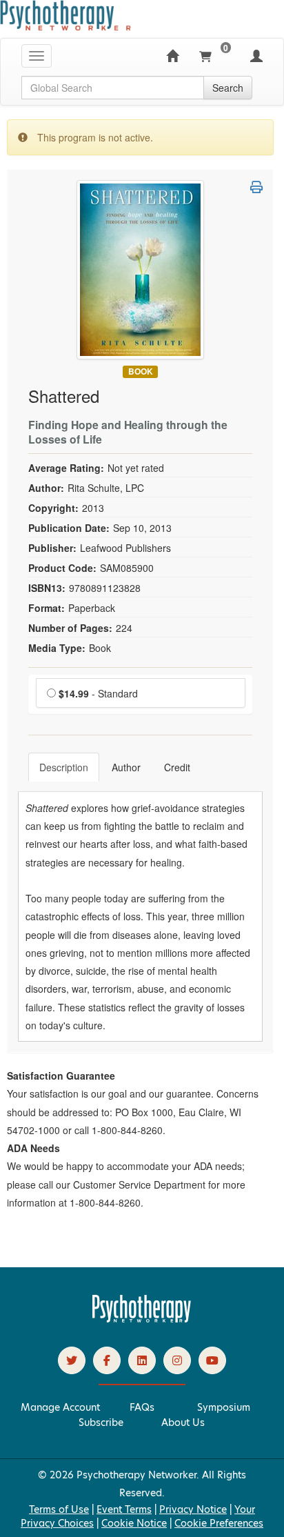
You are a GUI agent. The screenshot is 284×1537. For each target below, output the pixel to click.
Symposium (223, 1407)
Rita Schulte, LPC (106, 488)
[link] (71, 1360)
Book (140, 371)
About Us (183, 1422)
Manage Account (60, 1407)
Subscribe (101, 1422)
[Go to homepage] (142, 1319)
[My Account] (256, 56)
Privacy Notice (193, 1509)
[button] (256, 187)
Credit (177, 767)
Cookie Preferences (218, 1523)
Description (63, 767)
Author (126, 767)
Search (227, 88)
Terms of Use (59, 1509)
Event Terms (124, 1509)
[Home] (172, 56)
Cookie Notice (134, 1523)
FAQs (142, 1407)
